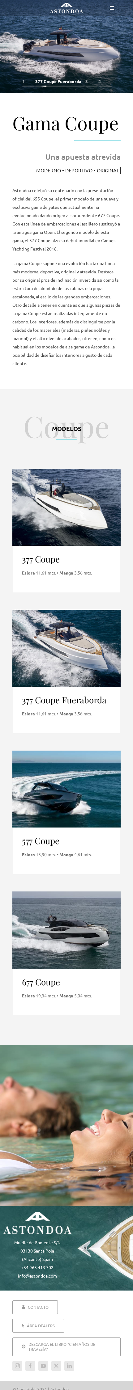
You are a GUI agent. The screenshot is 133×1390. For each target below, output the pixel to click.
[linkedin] (69, 1366)
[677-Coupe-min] (66, 893)
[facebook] (30, 1366)
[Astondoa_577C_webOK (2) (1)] (66, 753)
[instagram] (17, 1366)
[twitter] (56, 1366)
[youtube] (43, 1366)
